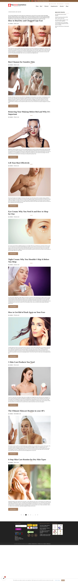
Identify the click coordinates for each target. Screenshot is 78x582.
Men (41, 6)
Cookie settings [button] (57, 580)
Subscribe (18, 529)
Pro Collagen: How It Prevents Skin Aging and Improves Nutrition (45, 531)
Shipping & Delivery (18, 537)
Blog (67, 6)
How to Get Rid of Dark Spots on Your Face (26, 312)
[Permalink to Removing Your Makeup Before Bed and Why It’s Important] (29, 133)
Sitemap (44, 543)
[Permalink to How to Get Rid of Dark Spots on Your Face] (29, 331)
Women (46, 6)
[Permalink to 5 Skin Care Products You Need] (29, 381)
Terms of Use (40, 543)
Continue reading (12, 56)
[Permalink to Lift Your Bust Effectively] (29, 181)
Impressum (48, 543)
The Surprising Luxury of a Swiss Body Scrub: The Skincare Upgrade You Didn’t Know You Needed (61, 23)
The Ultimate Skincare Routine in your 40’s (26, 411)
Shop (37, 6)
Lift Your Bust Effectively (19, 163)
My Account (53, 3)
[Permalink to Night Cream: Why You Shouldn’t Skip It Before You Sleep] (29, 281)
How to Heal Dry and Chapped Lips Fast (25, 21)
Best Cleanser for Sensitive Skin (21, 62)
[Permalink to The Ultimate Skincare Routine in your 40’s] (29, 429)
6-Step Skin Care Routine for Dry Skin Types (27, 459)
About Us (16, 536)
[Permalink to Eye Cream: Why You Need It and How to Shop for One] (29, 231)
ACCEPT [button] (63, 580)
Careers (29, 543)
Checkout (61, 3)
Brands (62, 6)
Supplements (54, 6)
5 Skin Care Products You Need (21, 362)
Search (67, 3)
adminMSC (11, 23)
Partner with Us (35, 543)
